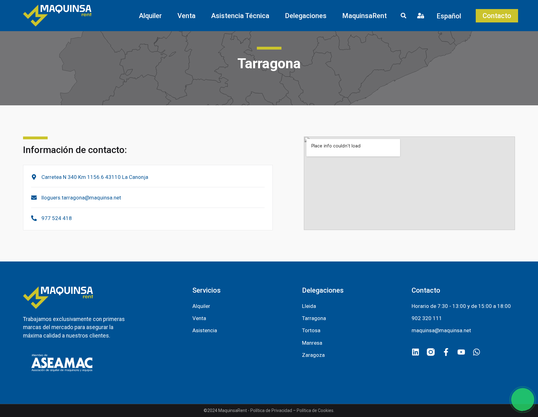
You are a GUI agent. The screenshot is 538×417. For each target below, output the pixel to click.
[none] (450, 16)
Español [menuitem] (449, 16)
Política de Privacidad (271, 410)
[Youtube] (461, 352)
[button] (150, 15)
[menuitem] (450, 16)
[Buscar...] (403, 16)
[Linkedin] (415, 352)
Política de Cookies (315, 410)
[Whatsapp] (476, 352)
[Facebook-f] (446, 352)
